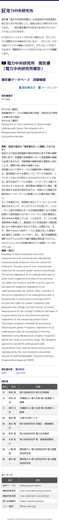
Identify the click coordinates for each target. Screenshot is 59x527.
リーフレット (49, 87)
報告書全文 (28, 87)
